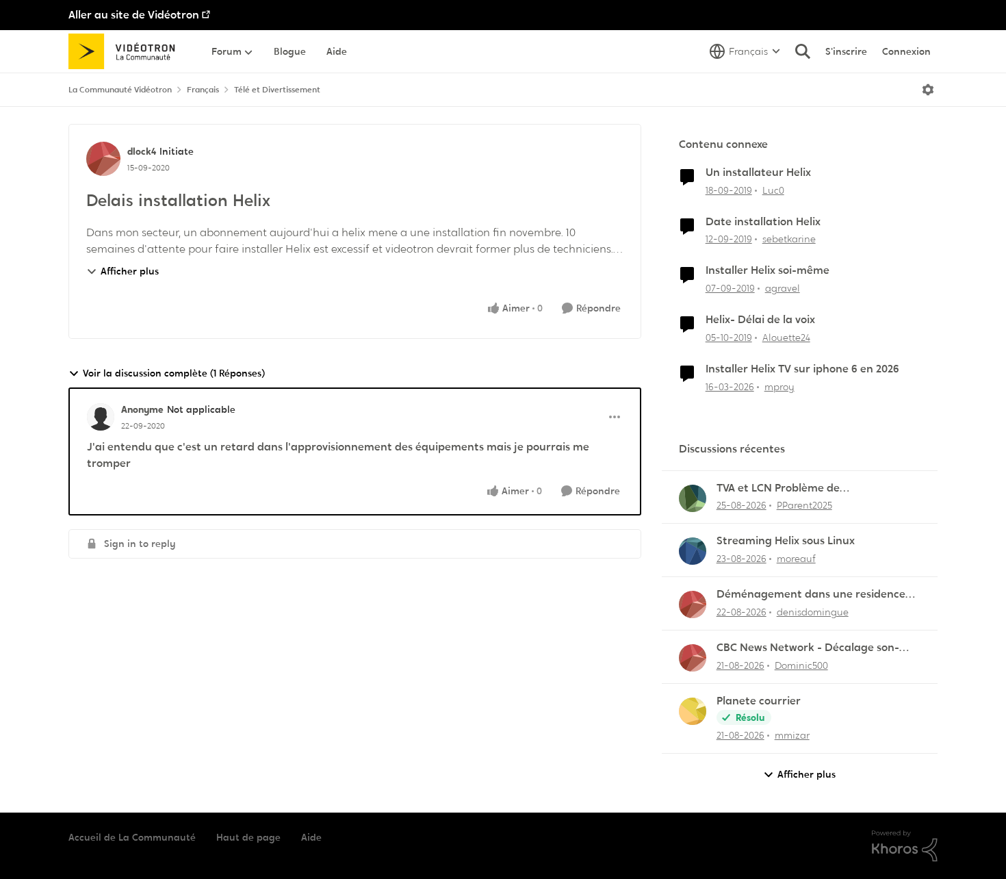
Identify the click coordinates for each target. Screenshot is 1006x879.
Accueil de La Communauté (132, 837)
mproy (779, 387)
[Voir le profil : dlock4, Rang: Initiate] (103, 159)
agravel (782, 288)
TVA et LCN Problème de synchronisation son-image (787, 488)
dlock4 (141, 151)
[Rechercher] (803, 51)
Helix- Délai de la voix (760, 320)
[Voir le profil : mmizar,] (692, 711)
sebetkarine (789, 239)
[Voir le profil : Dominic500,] (692, 658)
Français (203, 89)
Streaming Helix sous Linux (786, 541)
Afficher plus (130, 271)
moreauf (796, 558)
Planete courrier (759, 701)
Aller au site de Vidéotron (133, 15)
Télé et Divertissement (277, 89)
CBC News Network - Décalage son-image (808, 648)
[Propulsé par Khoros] (905, 846)
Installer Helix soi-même (767, 270)
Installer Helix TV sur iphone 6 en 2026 (802, 369)
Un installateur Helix (758, 172)
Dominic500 (801, 665)
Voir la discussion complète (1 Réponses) (174, 373)
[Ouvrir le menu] (928, 89)
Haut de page (248, 837)
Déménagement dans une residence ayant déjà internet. (811, 594)
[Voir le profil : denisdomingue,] (692, 604)
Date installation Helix (763, 222)
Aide (311, 837)
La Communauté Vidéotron (120, 89)
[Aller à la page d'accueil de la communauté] (126, 51)
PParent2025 (804, 505)
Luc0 (773, 190)
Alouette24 (786, 337)
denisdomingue (813, 612)
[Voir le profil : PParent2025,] (692, 498)
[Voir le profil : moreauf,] (692, 551)
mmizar (792, 735)
